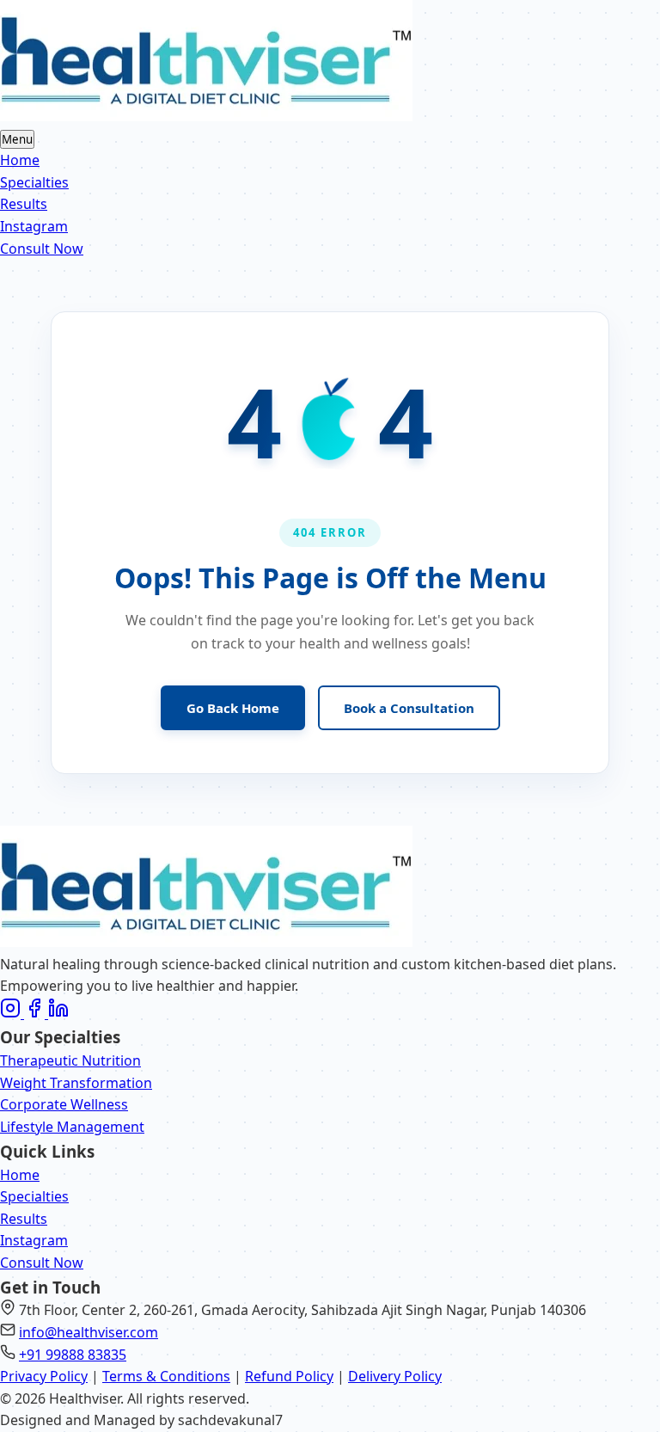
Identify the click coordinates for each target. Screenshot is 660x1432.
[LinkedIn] (58, 1013)
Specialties (34, 182)
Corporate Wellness (64, 1104)
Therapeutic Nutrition (70, 1060)
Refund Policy (289, 1376)
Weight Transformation (76, 1082)
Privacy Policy (44, 1376)
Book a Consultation (409, 707)
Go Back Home (232, 707)
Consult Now (41, 248)
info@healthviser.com (88, 1332)
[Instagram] (12, 1013)
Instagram (34, 226)
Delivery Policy (395, 1376)
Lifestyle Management (72, 1126)
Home (20, 160)
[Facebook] (36, 1013)
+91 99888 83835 (72, 1354)
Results (23, 203)
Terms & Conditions (166, 1376)
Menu (17, 139)
